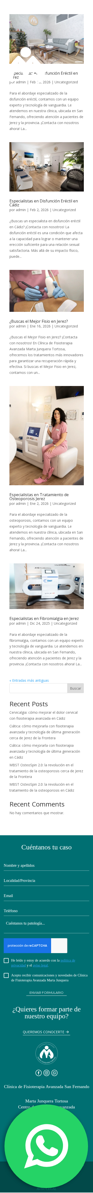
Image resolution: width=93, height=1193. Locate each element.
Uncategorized (64, 209)
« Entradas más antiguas (29, 680)
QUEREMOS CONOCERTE (43, 1032)
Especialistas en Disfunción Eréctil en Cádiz (43, 203)
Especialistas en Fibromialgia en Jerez (44, 618)
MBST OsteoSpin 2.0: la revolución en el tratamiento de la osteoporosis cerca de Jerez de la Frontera (46, 771)
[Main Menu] (79, 65)
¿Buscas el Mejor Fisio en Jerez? (38, 321)
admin (21, 209)
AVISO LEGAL (46, 1189)
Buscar (75, 688)
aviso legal (40, 965)
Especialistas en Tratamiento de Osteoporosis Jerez (39, 496)
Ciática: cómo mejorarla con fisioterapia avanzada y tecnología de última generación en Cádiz (44, 751)
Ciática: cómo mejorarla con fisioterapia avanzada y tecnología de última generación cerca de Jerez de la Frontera (44, 732)
